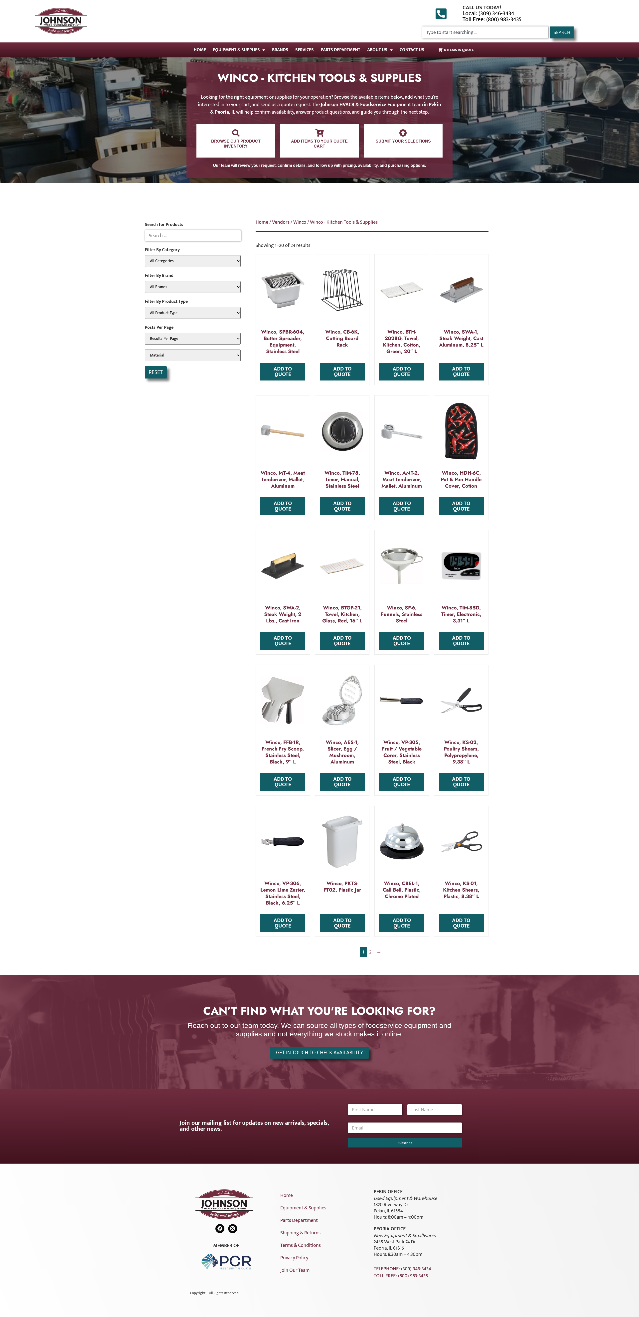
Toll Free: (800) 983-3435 (492, 19)
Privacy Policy (294, 1258)
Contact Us (412, 50)
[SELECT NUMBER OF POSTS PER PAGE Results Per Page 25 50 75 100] (193, 339)
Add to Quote (283, 371)
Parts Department (340, 50)
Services (304, 50)
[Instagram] (232, 1228)
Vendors (281, 222)
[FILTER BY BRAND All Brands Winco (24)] (193, 287)
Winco (299, 222)
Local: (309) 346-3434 (488, 13)
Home (200, 50)
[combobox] (485, 32)
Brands (280, 50)
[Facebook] (219, 1228)
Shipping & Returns (300, 1233)
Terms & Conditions (300, 1245)
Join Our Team (295, 1270)
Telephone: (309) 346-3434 (402, 1269)
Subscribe (405, 1143)
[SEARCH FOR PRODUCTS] (193, 235)
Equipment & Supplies (236, 50)
